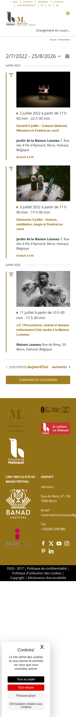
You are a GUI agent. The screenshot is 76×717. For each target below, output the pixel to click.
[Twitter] (51, 543)
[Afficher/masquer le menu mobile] (68, 13)
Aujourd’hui (38, 366)
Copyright (17, 578)
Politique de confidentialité (46, 568)
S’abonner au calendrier (38, 379)
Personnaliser (26, 695)
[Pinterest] (43, 551)
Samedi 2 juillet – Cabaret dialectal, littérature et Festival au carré (41, 128)
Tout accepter (26, 679)
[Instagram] (66, 543)
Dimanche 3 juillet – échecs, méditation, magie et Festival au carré (39, 224)
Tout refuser (26, 687)
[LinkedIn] (51, 551)
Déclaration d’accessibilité (47, 578)
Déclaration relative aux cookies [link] (26, 705)
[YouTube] (59, 543)
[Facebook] (43, 543)
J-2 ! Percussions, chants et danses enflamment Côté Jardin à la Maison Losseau (42, 330)
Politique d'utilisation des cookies (36, 573)
